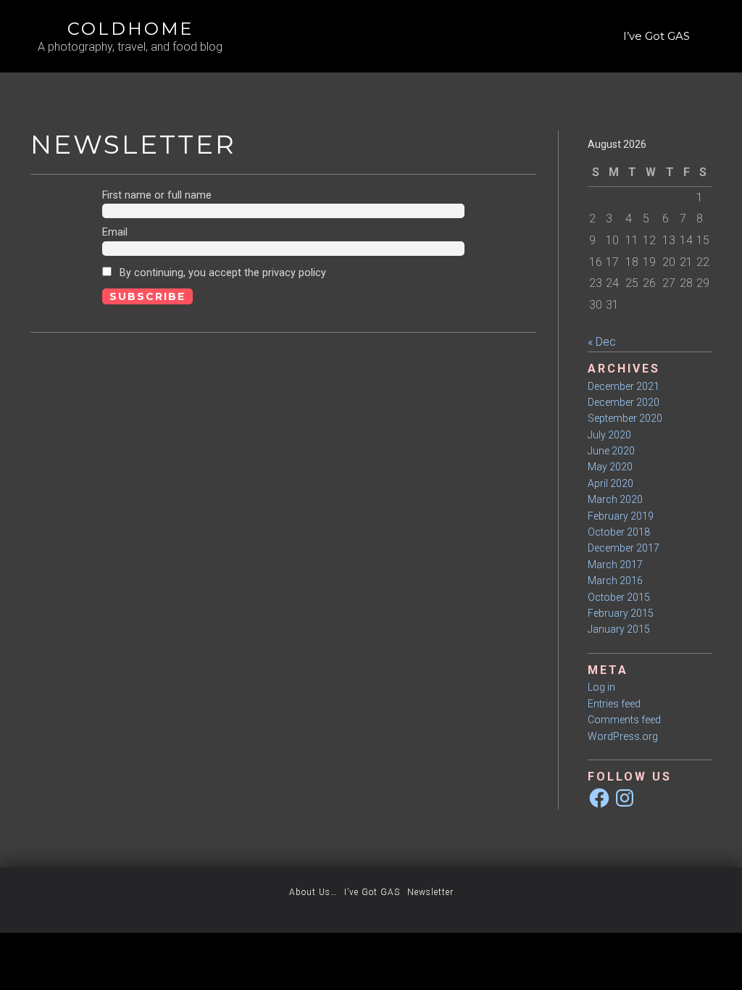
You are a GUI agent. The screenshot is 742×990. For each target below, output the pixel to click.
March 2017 (615, 564)
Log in (601, 687)
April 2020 (610, 483)
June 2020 (611, 451)
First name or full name (157, 195)
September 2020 (625, 418)
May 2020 (610, 467)
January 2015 (619, 629)
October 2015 (619, 597)
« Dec (602, 342)
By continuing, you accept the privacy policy (221, 273)
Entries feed (614, 704)
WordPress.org (623, 736)
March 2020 (615, 499)
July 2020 (609, 435)
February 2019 (621, 516)
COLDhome (130, 28)
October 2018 (619, 532)
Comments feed (624, 719)
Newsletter (430, 892)
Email (115, 232)
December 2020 (623, 402)
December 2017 (623, 548)
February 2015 (621, 613)
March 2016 (615, 580)
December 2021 (623, 386)
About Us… (313, 892)
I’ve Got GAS (656, 36)
